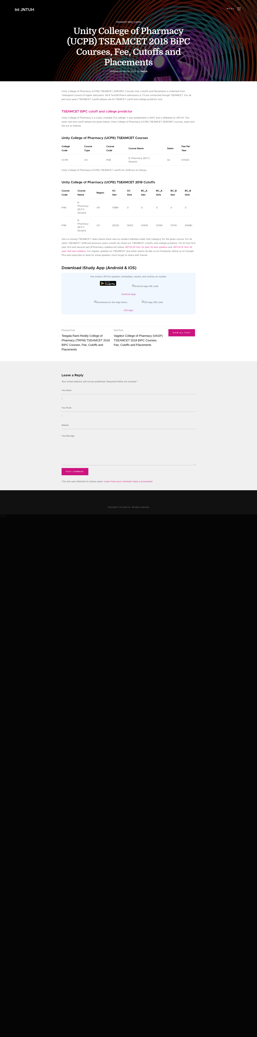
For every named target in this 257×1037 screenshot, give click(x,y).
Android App (128, 294)
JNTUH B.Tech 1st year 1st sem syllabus (146, 247)
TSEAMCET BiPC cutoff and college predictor (97, 111)
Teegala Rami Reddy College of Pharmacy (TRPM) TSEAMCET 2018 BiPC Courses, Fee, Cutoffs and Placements (86, 340)
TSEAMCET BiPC (124, 22)
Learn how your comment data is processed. (128, 481)
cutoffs (137, 22)
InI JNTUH (24, 9)
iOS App (128, 310)
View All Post (182, 333)
